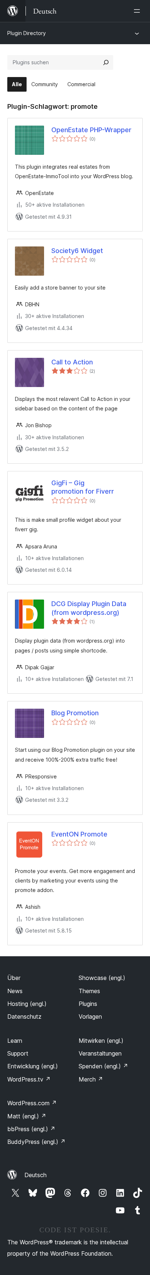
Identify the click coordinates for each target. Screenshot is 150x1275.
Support (17, 1053)
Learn (14, 1040)
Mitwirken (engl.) (101, 1040)
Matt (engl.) (26, 1116)
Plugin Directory (26, 33)
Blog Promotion (75, 713)
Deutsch (35, 1175)
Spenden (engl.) (103, 1066)
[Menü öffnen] (138, 11)
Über (13, 977)
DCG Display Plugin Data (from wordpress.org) (88, 608)
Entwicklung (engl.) (32, 1066)
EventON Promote (79, 834)
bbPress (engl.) (31, 1129)
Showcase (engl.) (102, 977)
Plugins (88, 1003)
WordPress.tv (29, 1079)
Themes (89, 991)
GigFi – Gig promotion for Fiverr (82, 487)
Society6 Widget (77, 250)
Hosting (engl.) (27, 1003)
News (15, 991)
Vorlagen (90, 1016)
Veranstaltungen (100, 1053)
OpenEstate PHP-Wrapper (91, 130)
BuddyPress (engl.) (36, 1141)
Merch (91, 1079)
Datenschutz (24, 1016)
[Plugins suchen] (106, 62)
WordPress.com (32, 1103)
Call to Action (72, 362)
